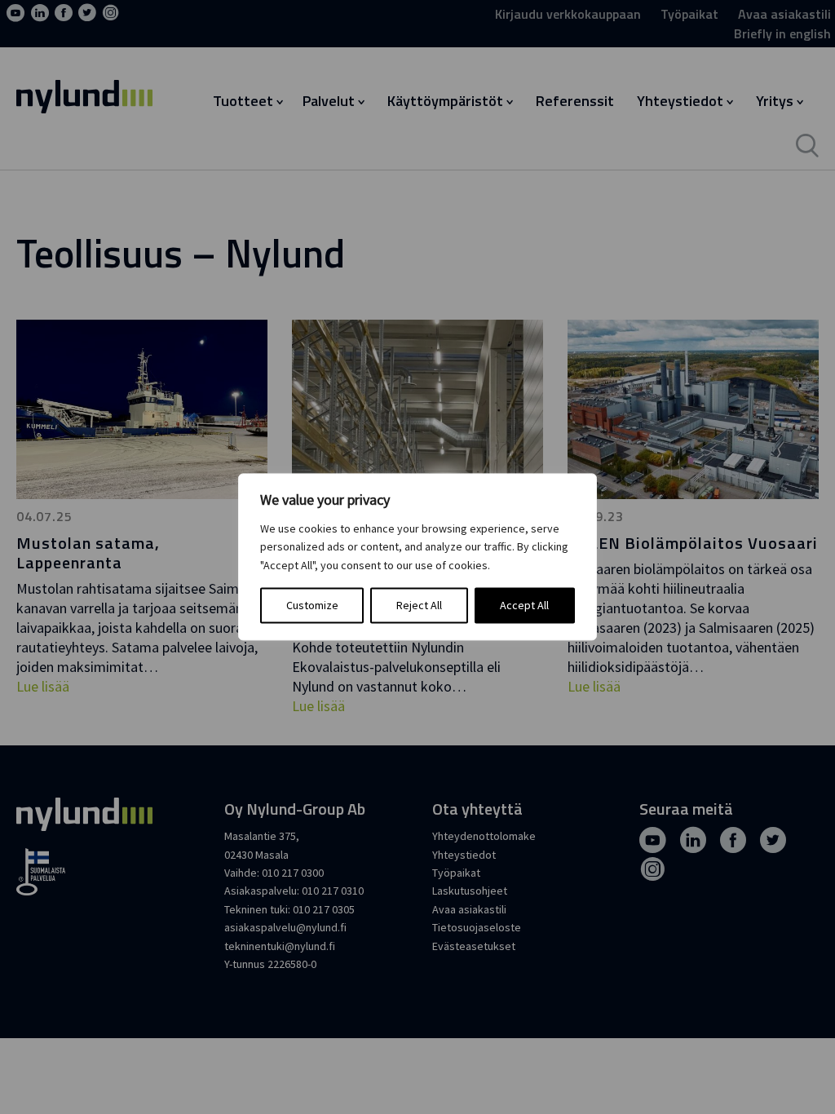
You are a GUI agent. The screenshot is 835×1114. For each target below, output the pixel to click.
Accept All (524, 606)
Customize (312, 606)
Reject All (419, 606)
